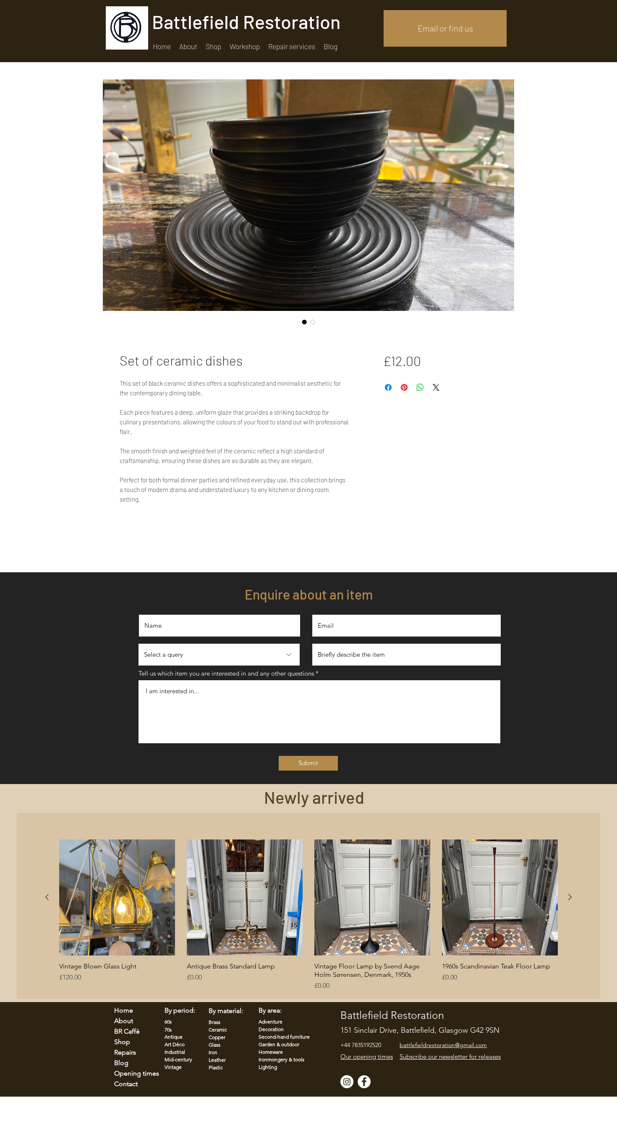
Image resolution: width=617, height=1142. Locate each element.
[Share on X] (436, 387)
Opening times (131, 1073)
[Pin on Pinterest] (404, 387)
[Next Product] (570, 897)
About (123, 1021)
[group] (308, 915)
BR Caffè (127, 1031)
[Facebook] (364, 1081)
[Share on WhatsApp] (420, 387)
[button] (291, 46)
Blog (121, 1063)
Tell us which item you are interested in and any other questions (226, 673)
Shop (122, 1042)
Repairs (125, 1052)
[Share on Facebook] (388, 387)
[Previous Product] (47, 897)
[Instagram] (346, 1081)
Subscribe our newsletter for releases (450, 1056)
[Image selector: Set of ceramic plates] (304, 322)
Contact (126, 1084)
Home (123, 1010)
